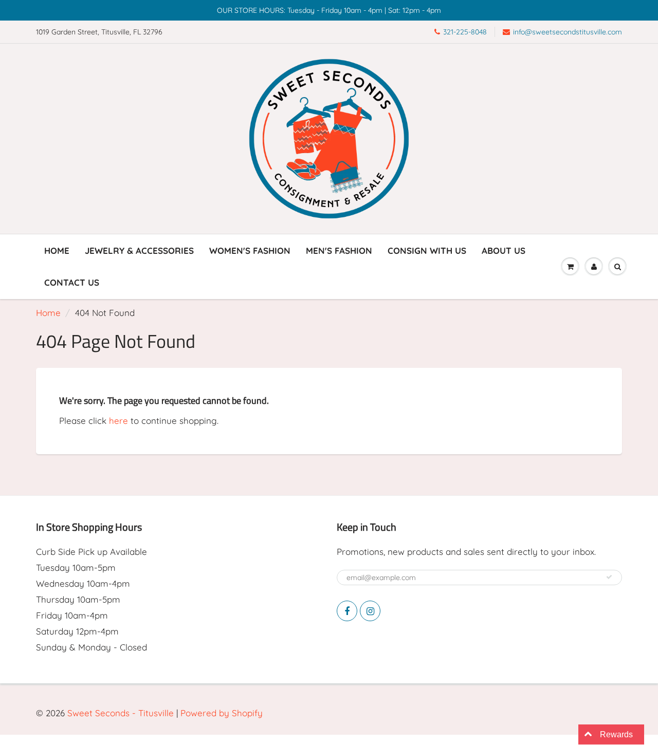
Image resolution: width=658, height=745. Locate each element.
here (118, 420)
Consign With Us (427, 250)
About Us (503, 250)
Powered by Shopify (221, 712)
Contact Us (71, 282)
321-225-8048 (465, 31)
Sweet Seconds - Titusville (120, 712)
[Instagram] (370, 611)
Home (56, 250)
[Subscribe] (609, 577)
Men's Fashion (339, 250)
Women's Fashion (249, 250)
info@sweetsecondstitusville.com (567, 31)
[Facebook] (347, 611)
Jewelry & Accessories (139, 250)
